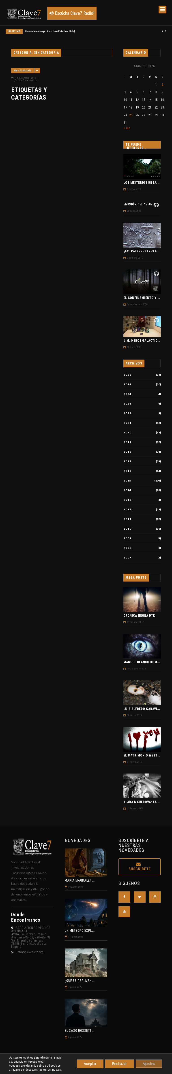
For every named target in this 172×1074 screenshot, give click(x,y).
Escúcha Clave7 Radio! (74, 13)
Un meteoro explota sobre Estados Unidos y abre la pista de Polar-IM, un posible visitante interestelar (88, 31)
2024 (127, 394)
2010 (127, 528)
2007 (127, 557)
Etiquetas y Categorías (29, 93)
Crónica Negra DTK (139, 615)
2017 (127, 461)
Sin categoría (22, 70)
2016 (127, 471)
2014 (127, 490)
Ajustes (149, 1063)
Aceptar (90, 1063)
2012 (127, 509)
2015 (127, 480)
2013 (127, 500)
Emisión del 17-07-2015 (142, 204)
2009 (127, 538)
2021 (127, 423)
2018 (127, 451)
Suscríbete (140, 869)
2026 (127, 374)
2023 (127, 403)
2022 (127, 413)
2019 (127, 442)
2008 (127, 548)
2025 (127, 384)
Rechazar (119, 1063)
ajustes (56, 1069)
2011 (127, 519)
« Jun (126, 128)
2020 (127, 432)
